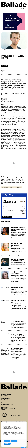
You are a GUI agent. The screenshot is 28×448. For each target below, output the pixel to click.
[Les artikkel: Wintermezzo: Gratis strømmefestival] (14, 352)
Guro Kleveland (5, 395)
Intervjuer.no (19, 187)
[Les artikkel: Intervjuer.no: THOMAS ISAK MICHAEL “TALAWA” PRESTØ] (14, 232)
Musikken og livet (14, 53)
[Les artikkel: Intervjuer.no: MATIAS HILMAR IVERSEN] (14, 261)
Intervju (4, 53)
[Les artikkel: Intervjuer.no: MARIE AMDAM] (14, 290)
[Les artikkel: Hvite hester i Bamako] (14, 323)
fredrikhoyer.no (9, 101)
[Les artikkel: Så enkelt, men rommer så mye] (14, 304)
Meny (25, 8)
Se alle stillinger (7, 216)
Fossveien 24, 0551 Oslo (7, 404)
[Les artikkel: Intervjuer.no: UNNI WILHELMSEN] (14, 247)
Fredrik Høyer (12, 187)
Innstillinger (23, 447)
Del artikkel (4, 65)
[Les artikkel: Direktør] (10, 206)
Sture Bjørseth (4, 399)
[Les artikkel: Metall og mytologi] (14, 337)
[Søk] (22, 9)
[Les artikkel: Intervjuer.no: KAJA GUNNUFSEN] (14, 276)
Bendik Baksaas (5, 187)
